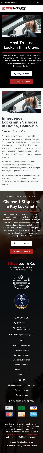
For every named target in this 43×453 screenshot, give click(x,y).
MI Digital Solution (30, 446)
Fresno (13, 434)
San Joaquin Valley (30, 434)
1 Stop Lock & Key (21, 304)
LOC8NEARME (28, 299)
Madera (19, 434)
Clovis (33, 48)
